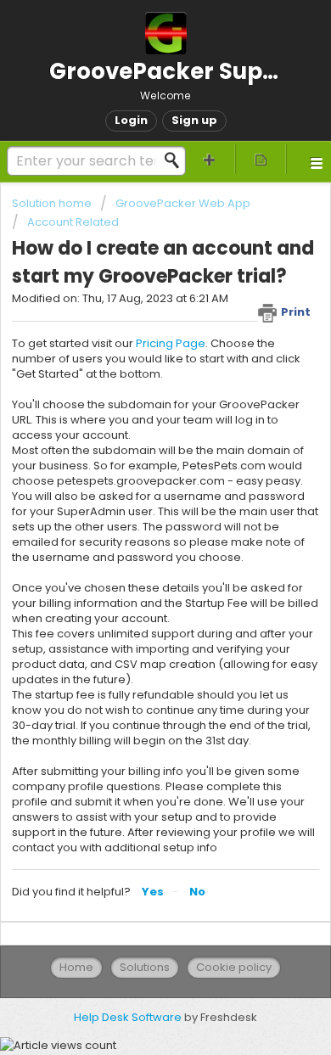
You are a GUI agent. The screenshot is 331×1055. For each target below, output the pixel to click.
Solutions (145, 967)
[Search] (176, 160)
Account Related (73, 222)
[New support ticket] (209, 159)
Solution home (53, 203)
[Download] (134, 518)
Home (76, 967)
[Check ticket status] (261, 159)
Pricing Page (170, 343)
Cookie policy (234, 967)
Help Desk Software (129, 1017)
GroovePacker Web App (182, 203)
